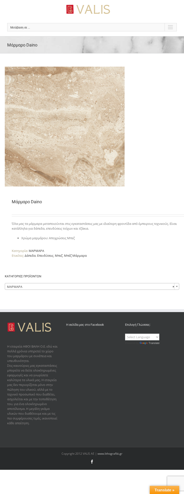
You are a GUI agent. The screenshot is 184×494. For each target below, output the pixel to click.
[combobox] (92, 286)
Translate (154, 343)
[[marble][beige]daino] (92, 126)
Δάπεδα (30, 255)
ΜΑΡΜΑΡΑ (36, 251)
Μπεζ (59, 255)
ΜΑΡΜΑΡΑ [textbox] (90, 287)
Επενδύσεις (45, 255)
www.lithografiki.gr (110, 454)
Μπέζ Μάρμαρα (75, 255)
